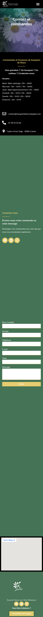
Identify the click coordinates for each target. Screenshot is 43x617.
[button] (37, 4)
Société (5, 331)
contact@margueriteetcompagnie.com (24, 114)
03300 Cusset (30, 131)
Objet (4, 358)
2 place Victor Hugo (15, 131)
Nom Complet (8, 322)
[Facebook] (5, 240)
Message (6, 367)
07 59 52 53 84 (14, 123)
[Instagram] (17, 240)
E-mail (5, 349)
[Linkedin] (11, 240)
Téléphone (6, 340)
